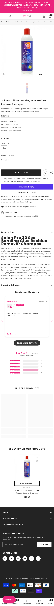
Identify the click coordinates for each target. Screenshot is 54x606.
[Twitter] (38, 558)
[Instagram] (11, 558)
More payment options (27, 192)
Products (11, 22)
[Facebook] (5, 558)
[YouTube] (31, 558)
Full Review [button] (11, 334)
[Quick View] (37, 461)
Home (3, 22)
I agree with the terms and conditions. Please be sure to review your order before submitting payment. (26, 180)
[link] (13, 432)
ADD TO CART (21, 172)
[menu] (2, 16)
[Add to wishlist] (46, 172)
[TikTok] (24, 558)
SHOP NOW (27, 11)
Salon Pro (5, 116)
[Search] (9, 16)
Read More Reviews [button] (26, 342)
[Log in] (44, 16)
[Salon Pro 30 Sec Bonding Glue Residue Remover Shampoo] (27, 467)
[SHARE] (51, 173)
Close (52, 6)
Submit (44, 544)
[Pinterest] (18, 558)
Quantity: (5, 160)
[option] (27, 51)
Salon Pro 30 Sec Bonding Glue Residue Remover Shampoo (27, 491)
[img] (12, 301)
